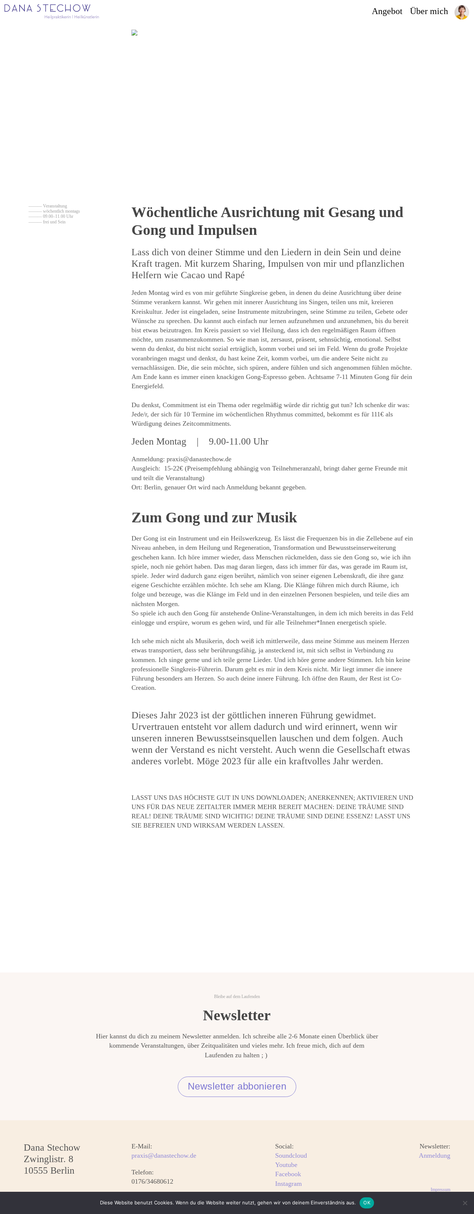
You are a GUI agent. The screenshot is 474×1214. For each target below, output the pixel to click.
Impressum (440, 1189)
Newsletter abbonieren (237, 1086)
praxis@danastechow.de (163, 1155)
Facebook (288, 1174)
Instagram (288, 1183)
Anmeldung (434, 1155)
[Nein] (464, 1203)
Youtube (286, 1164)
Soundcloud (291, 1155)
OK (366, 1202)
